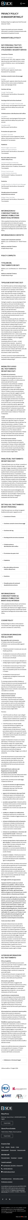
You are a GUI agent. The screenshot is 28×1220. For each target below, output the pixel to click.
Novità (12, 1147)
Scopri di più (7, 1123)
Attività (7, 1147)
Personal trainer (5, 1158)
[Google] (9, 1199)
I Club (17, 1147)
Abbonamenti (5, 1150)
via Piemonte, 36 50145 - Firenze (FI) (13, 1165)
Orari (2, 1147)
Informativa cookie (18, 1178)
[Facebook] (2, 1199)
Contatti (20, 1158)
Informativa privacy (6, 1178)
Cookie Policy (16, 627)
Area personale (21, 1150)
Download (13, 1158)
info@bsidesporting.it (9, 1171)
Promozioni (13, 1150)
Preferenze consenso (6, 1182)
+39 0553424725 (8, 1168)
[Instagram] (6, 1199)
